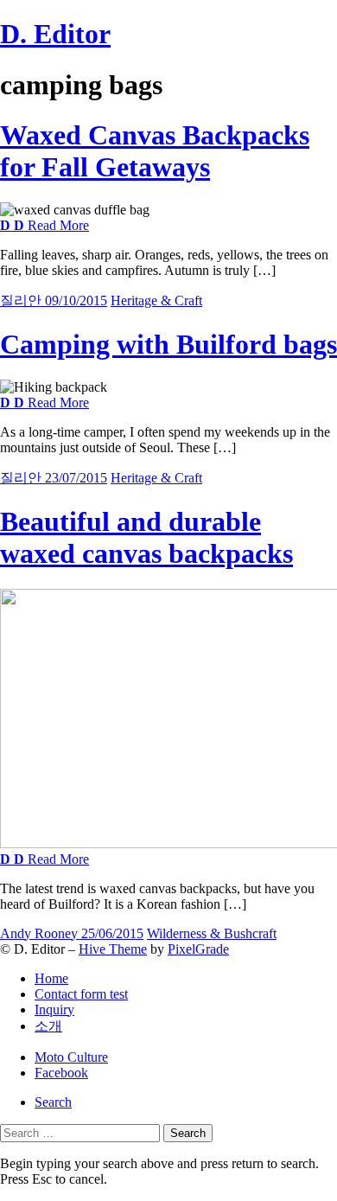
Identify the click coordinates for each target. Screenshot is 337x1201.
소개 (48, 1026)
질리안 (22, 300)
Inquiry (54, 1009)
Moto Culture (71, 1057)
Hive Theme (113, 949)
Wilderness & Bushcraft (212, 933)
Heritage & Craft (156, 300)
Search (53, 1102)
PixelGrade (198, 949)
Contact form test (81, 994)
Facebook (61, 1072)
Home (51, 978)
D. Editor (55, 33)
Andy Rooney (40, 933)
